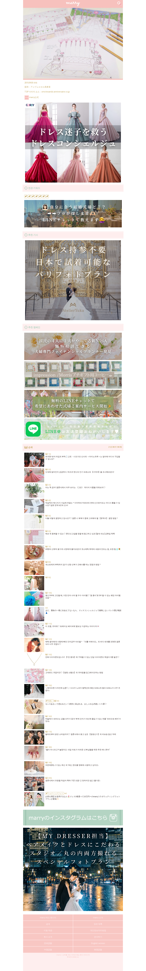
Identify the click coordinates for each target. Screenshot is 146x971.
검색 (48, 924)
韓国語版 (98, 950)
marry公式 (34, 97)
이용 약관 (48, 930)
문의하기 (98, 937)
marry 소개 (98, 917)
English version (98, 943)
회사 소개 (48, 937)
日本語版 (48, 943)
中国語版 (48, 950)
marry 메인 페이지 (48, 917)
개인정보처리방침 (98, 930)
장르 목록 (98, 924)
